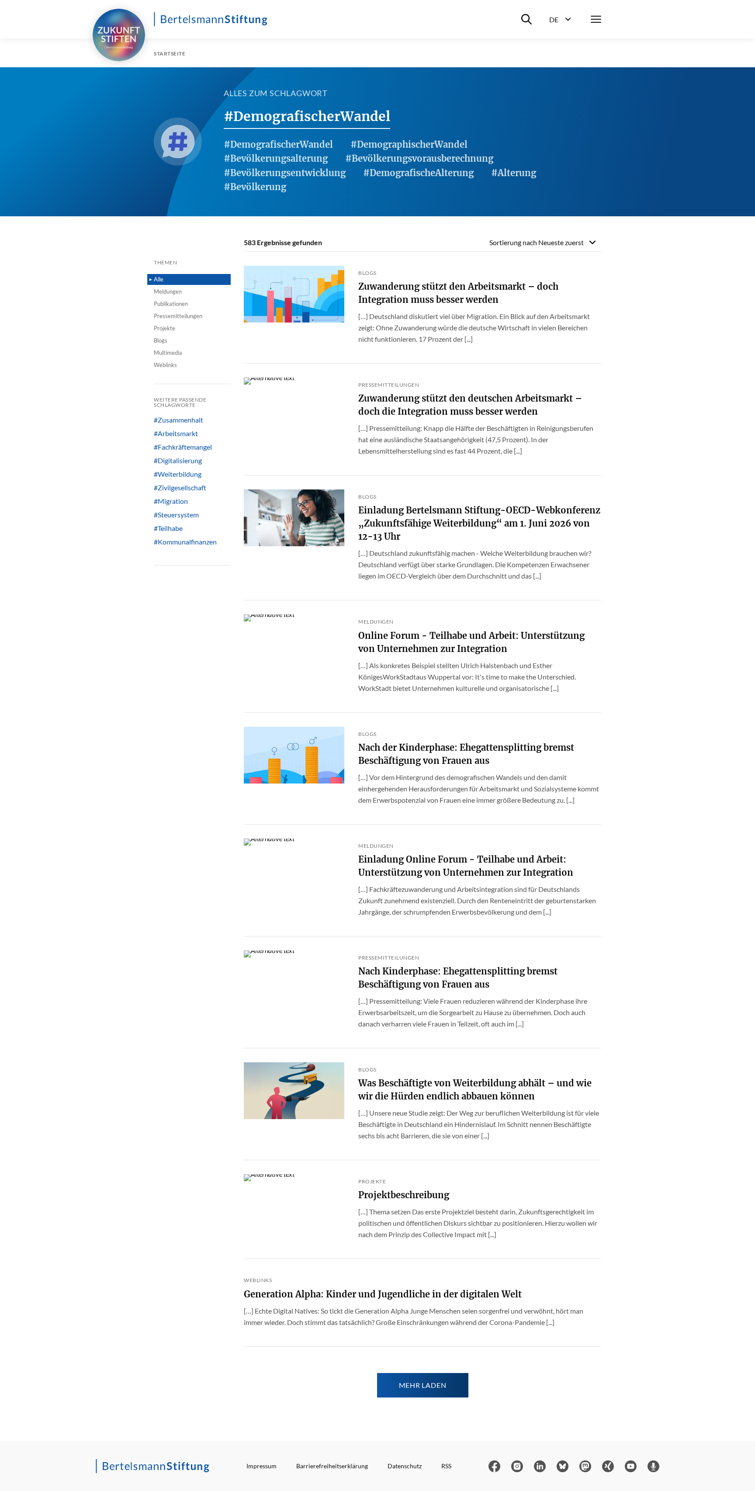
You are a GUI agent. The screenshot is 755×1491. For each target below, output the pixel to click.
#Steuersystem (176, 514)
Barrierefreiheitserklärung (332, 1466)
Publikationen (171, 303)
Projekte (164, 328)
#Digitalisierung (178, 460)
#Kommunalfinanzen (185, 541)
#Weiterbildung (177, 474)
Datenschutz (405, 1466)
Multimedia (168, 352)
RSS (446, 1466)
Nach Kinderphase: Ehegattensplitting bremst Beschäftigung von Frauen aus (458, 978)
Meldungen (168, 291)
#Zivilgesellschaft (180, 487)
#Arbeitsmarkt (176, 433)
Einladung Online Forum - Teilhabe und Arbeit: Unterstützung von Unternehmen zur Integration (465, 866)
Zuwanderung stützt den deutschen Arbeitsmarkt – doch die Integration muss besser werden (470, 405)
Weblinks (165, 364)
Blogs (160, 340)
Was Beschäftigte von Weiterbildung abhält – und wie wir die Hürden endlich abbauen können (475, 1090)
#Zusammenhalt (178, 419)
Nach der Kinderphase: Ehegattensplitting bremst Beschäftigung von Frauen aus (466, 754)
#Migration (171, 501)
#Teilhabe (168, 528)
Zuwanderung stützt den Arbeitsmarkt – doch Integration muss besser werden (458, 293)
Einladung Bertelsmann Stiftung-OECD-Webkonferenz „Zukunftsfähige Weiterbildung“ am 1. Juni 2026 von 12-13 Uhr (479, 523)
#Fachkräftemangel (183, 447)
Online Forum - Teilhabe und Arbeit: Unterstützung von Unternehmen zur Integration (471, 642)
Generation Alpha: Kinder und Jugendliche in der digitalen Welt (383, 1294)
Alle (158, 279)
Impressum (261, 1466)
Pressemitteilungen (178, 315)
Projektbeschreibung (403, 1194)
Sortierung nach (536, 242)
